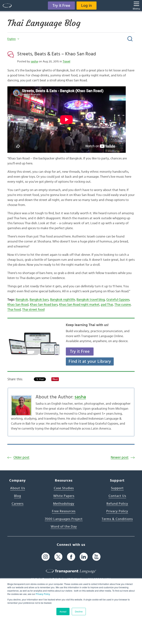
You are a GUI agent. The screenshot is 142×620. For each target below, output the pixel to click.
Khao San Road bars (44, 304)
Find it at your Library (90, 361)
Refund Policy (117, 503)
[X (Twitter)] (58, 557)
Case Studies (64, 488)
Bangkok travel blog (91, 299)
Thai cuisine (122, 304)
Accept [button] (63, 611)
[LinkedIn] (84, 557)
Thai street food (33, 309)
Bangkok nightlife (62, 299)
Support (117, 488)
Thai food (14, 309)
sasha (34, 61)
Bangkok (22, 299)
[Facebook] (71, 557)
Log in (86, 6)
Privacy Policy (43, 593)
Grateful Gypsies (117, 299)
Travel (66, 61)
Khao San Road (17, 304)
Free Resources (63, 511)
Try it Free (61, 6)
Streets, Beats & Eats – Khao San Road (56, 53)
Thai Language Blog (43, 23)
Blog (17, 496)
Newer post (120, 457)
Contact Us (117, 496)
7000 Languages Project (64, 519)
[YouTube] (96, 557)
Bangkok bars (39, 299)
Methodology (63, 503)
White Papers (63, 496)
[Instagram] (45, 557)
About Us (17, 488)
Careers (17, 503)
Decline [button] (79, 611)
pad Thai (107, 304)
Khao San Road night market (79, 304)
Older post (21, 457)
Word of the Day (64, 526)
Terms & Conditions (117, 519)
